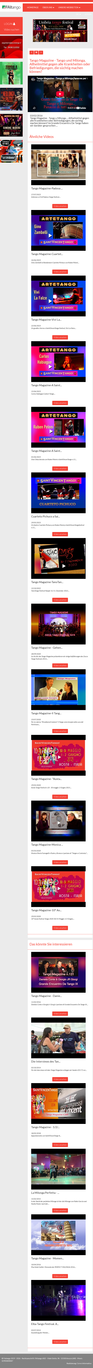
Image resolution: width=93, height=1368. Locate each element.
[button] (58, 164)
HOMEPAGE (33, 7)
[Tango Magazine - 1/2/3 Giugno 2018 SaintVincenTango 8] (60, 1103)
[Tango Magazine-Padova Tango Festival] (60, 164)
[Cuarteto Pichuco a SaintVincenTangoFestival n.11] (60, 492)
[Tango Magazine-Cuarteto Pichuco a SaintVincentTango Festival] (60, 230)
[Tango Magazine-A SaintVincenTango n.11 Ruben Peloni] (60, 427)
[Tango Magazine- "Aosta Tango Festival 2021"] (60, 755)
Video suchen (11, 29)
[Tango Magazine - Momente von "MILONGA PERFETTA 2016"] (60, 1234)
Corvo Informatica (84, 1363)
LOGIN (88, 14)
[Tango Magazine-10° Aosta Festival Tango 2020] (60, 886)
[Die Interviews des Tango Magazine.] (60, 1038)
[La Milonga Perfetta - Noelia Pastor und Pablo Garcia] (60, 1169)
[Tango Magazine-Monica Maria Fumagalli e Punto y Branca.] (60, 821)
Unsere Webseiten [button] (68, 7)
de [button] (77, 14)
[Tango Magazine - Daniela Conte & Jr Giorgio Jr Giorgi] (60, 972)
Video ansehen (60, 206)
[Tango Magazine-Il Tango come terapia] (60, 689)
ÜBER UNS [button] (48, 7)
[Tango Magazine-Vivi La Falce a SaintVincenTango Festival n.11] (60, 296)
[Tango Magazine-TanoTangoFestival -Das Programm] (60, 558)
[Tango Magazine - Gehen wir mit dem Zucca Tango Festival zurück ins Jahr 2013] (60, 624)
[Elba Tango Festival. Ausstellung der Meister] (60, 1300)
